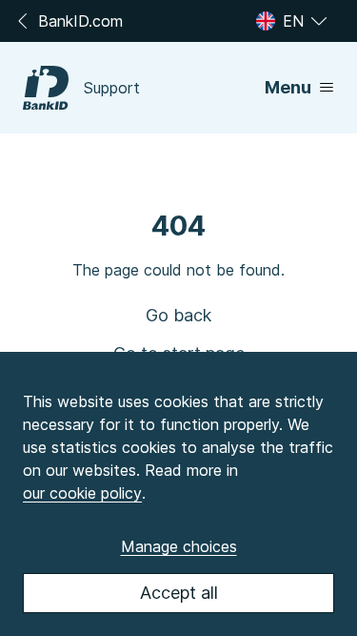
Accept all (179, 593)
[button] (178, 315)
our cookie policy (82, 493)
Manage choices (179, 546)
